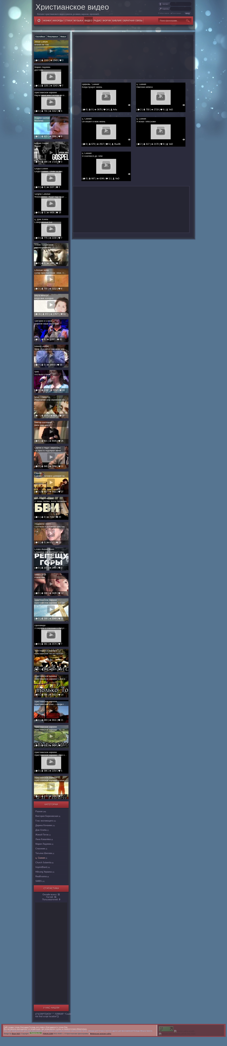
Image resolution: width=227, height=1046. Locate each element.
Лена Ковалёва (43, 839)
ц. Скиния (40, 858)
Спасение (40, 848)
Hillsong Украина (43, 872)
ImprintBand (41, 867)
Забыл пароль (164, 13)
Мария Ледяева (43, 844)
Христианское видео (72, 7)
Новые (63, 36)
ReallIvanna (41, 876)
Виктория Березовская (46, 816)
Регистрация (176, 13)
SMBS (38, 881)
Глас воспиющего (44, 820)
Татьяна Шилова (43, 853)
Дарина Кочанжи (43, 825)
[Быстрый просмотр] (129, 104)
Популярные (53, 36)
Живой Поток (42, 834)
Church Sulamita (43, 862)
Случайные (40, 36)
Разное (39, 811)
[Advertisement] (51, 952)
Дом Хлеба (41, 830)
